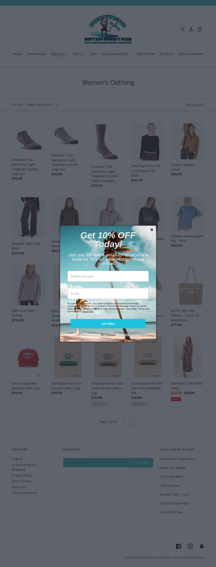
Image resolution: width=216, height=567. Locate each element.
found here (87, 311)
